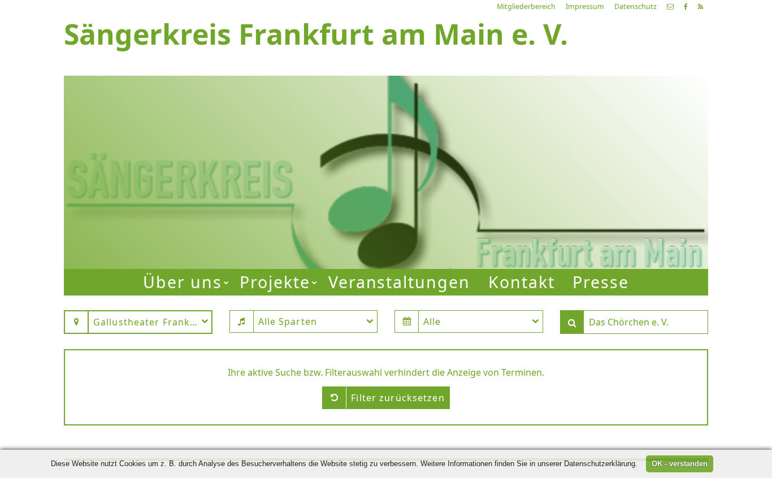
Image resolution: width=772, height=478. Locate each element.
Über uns (182, 282)
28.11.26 (561, 123)
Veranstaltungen (399, 282)
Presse (601, 282)
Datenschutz (635, 6)
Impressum (585, 6)
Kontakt (521, 282)
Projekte (275, 282)
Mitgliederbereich (526, 6)
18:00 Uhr (526, 182)
